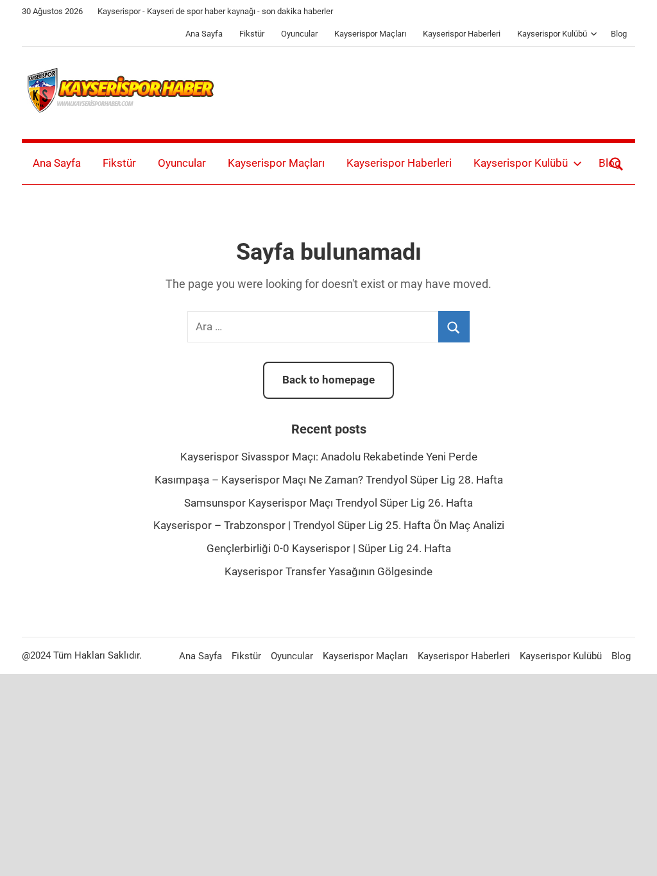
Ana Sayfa (204, 33)
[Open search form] (616, 163)
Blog (619, 33)
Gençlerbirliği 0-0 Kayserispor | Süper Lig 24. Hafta (329, 548)
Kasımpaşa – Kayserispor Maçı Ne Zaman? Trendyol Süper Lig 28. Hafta (329, 479)
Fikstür (251, 33)
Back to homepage (328, 379)
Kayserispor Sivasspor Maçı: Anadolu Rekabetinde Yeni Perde (328, 456)
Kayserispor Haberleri (461, 33)
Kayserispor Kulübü (552, 33)
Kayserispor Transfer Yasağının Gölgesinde (328, 571)
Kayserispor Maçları (370, 33)
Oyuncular (299, 33)
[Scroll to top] (633, 852)
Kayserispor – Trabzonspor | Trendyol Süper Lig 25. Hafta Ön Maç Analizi (328, 525)
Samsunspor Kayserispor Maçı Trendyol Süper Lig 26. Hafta (328, 502)
